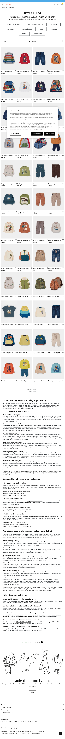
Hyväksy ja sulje (49, 133)
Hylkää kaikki (36, 133)
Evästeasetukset (15, 133)
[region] (32, 122)
